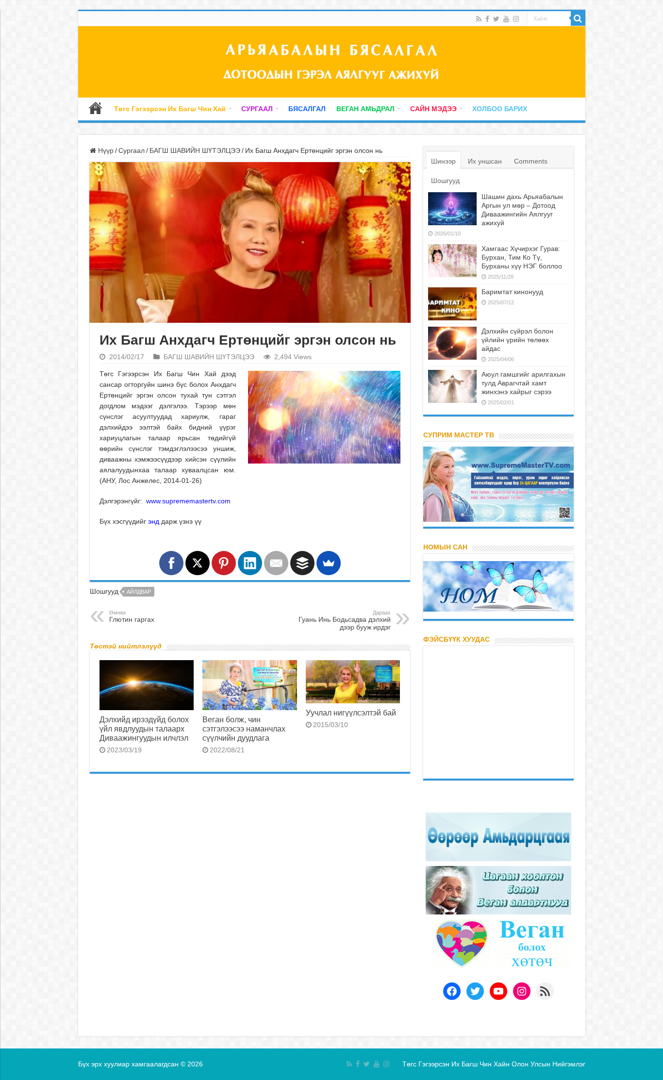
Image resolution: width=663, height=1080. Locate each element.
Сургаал (131, 150)
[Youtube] (506, 19)
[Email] (276, 563)
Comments (530, 161)
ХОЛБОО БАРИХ (499, 109)
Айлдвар (139, 592)
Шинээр (443, 161)
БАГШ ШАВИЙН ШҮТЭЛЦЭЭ (194, 150)
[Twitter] (496, 19)
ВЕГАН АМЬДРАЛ (365, 109)
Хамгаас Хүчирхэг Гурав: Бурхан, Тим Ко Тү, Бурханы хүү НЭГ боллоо (521, 257)
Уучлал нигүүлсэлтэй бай (351, 712)
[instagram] (516, 19)
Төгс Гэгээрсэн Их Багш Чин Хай (170, 109)
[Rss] (478, 19)
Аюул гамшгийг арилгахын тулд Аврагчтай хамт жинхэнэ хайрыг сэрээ (523, 383)
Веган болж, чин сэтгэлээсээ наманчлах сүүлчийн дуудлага (243, 728)
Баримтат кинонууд (512, 292)
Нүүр (95, 108)
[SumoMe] (328, 563)
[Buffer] (302, 563)
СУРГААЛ (257, 109)
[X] (197, 563)
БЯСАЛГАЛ (307, 109)
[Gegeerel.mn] (331, 62)
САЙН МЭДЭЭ (433, 109)
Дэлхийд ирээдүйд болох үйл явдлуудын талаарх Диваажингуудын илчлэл (144, 728)
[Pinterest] (224, 563)
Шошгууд (445, 180)
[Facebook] (487, 19)
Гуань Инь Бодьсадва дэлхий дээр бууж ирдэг (344, 620)
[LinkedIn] (250, 563)
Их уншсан (485, 161)
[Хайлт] (578, 18)
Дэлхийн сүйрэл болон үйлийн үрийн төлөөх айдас (517, 339)
